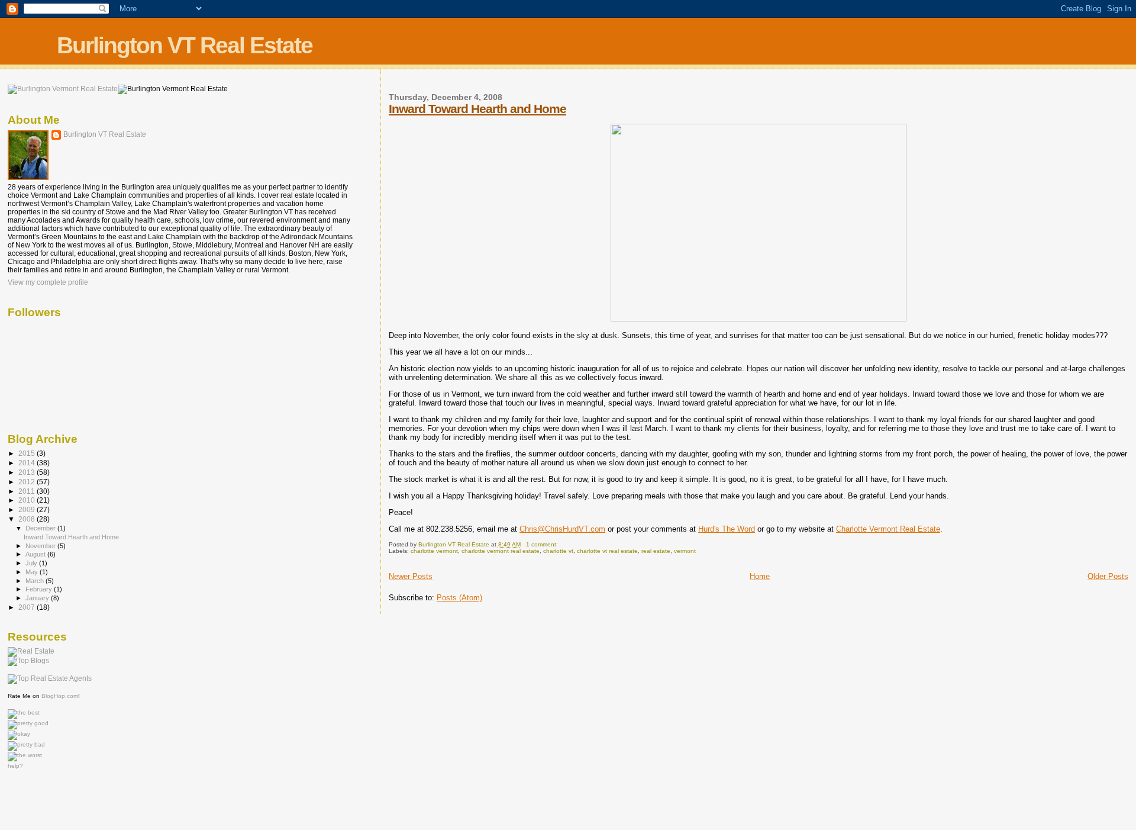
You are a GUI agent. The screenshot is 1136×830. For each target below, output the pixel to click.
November (41, 545)
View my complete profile (48, 282)
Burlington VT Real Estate (184, 45)
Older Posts (1107, 576)
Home (760, 576)
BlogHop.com (59, 696)
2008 (27, 519)
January (38, 597)
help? (15, 766)
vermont (685, 551)
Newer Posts (411, 576)
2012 (27, 481)
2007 (27, 607)
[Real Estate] (31, 651)
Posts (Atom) (459, 597)
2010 (27, 500)
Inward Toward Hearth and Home (477, 108)
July (32, 563)
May (32, 571)
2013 (27, 472)
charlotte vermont (434, 551)
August (36, 554)
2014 (27, 463)
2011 (27, 491)
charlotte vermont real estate (501, 551)
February (39, 589)
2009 (27, 509)
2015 (27, 453)
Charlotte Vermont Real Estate (888, 529)
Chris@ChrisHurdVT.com (562, 529)
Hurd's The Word (726, 529)
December (41, 528)
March (35, 580)
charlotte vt (558, 551)
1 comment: (543, 544)
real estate (655, 551)
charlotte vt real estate (607, 551)
